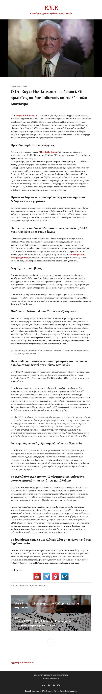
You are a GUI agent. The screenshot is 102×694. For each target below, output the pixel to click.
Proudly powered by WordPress (38, 691)
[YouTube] (37, 576)
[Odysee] (56, 576)
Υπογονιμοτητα (40, 586)
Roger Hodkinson (25, 115)
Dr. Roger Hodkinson (21, 586)
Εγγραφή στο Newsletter (23, 662)
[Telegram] (46, 576)
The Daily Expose (49, 152)
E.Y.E (51, 7)
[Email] (65, 576)
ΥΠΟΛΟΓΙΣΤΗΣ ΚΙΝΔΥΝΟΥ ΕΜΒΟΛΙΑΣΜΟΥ (51, 675)
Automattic (71, 691)
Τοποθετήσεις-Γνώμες (19, 86)
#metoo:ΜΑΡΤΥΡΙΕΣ (51, 679)
